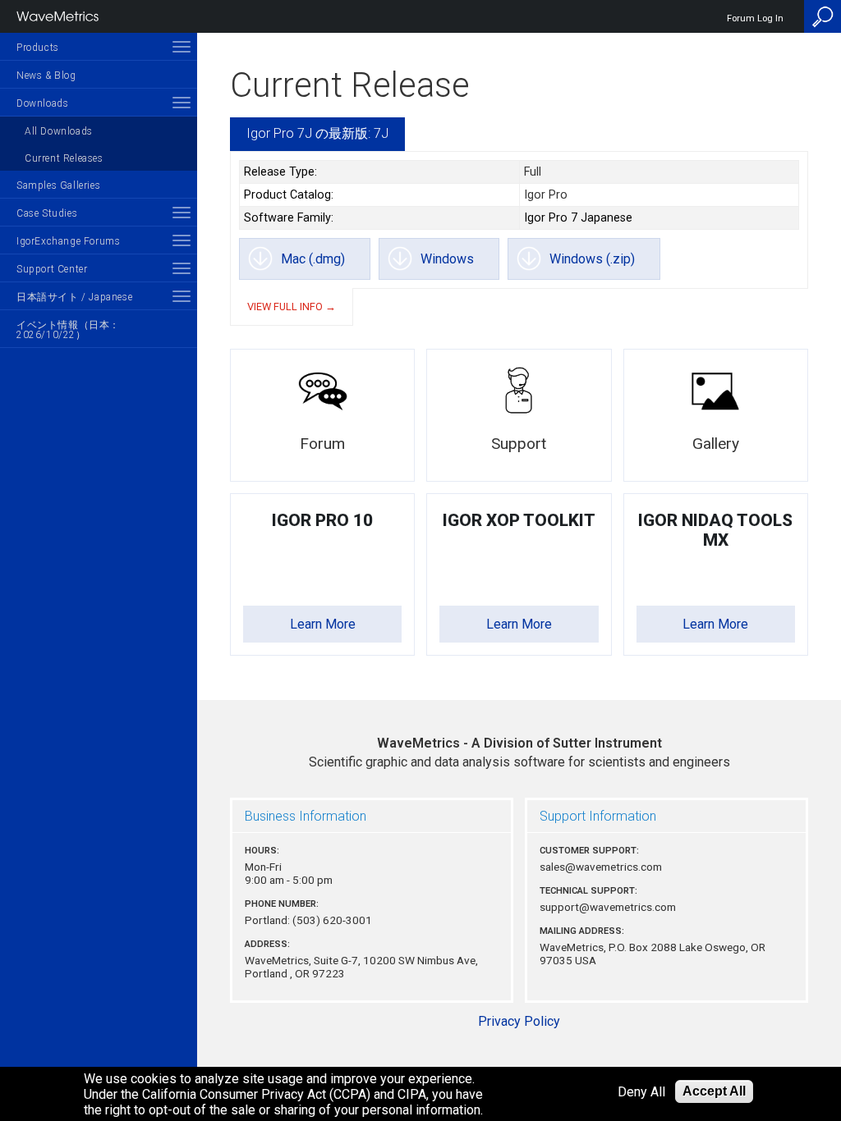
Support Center (51, 269)
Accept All (714, 1091)
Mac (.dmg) (313, 259)
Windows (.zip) (592, 259)
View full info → (291, 306)
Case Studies (46, 213)
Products (37, 47)
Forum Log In (755, 18)
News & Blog (46, 75)
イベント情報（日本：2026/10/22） (68, 330)
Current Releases (64, 158)
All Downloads (59, 131)
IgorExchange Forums (68, 241)
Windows (447, 259)
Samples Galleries (58, 185)
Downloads (42, 103)
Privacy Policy (519, 1021)
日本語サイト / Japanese (74, 297)
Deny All (641, 1092)
